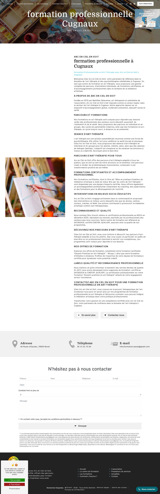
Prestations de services (93, 4)
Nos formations (145, 4)
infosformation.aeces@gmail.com (135, 346)
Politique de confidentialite (74, 490)
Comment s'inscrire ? (59, 4)
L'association (76, 4)
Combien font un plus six (29, 390)
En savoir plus (88, 315)
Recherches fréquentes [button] (55, 488)
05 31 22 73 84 (84, 346)
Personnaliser (14, 489)
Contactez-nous (116, 315)
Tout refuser (15, 484)
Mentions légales (103, 487)
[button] (147, 489)
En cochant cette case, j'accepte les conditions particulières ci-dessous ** (51, 419)
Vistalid (69, 487)
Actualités (109, 4)
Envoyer (82, 426)
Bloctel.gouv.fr (111, 444)
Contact (120, 4)
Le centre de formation (25, 4)
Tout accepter (15, 480)
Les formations (42, 4)
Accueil (10, 4)
